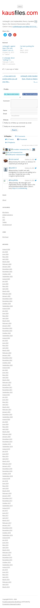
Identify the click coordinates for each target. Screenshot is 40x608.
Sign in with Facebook (30, 94)
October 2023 (6, 333)
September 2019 (7, 446)
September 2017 (7, 506)
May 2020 (5, 427)
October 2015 (6, 562)
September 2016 (7, 535)
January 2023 (6, 355)
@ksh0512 (13, 168)
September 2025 (7, 276)
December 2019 (7, 439)
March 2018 (6, 491)
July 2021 (5, 397)
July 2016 (5, 540)
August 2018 (6, 478)
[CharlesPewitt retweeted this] (9, 149)
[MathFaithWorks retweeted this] (30, 149)
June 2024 (5, 313)
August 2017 (6, 508)
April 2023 (5, 348)
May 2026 (5, 257)
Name (5, 110)
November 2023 (7, 331)
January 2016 (6, 555)
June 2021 (5, 400)
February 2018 (6, 493)
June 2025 (5, 284)
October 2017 (6, 503)
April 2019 (5, 459)
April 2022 (5, 377)
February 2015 (6, 582)
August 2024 (6, 308)
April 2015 (5, 577)
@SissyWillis (13, 180)
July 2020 (5, 422)
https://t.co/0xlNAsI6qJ (19, 188)
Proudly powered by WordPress (11, 602)
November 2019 (7, 441)
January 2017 (6, 525)
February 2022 (6, 382)
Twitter (4, 222)
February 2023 (6, 353)
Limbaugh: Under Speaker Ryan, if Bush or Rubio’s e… (29, 79)
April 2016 (5, 547)
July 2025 (5, 281)
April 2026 (5, 259)
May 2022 (5, 375)
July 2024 (5, 311)
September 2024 (7, 306)
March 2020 (6, 432)
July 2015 (5, 570)
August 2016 (6, 538)
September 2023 (7, 335)
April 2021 (5, 405)
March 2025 (6, 291)
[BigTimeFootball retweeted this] (6, 149)
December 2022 (7, 358)
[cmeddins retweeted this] (20, 149)
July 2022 (5, 370)
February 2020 (6, 434)
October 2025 (6, 274)
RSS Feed (5, 237)
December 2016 (7, 528)
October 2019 (6, 444)
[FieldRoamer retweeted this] (15, 155)
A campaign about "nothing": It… (8, 59)
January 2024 (6, 326)
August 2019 (6, 449)
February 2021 (6, 409)
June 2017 (5, 513)
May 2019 (5, 456)
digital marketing (7, 215)
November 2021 (7, 390)
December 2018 (7, 469)
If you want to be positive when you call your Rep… (9, 79)
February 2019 (6, 464)
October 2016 (6, 533)
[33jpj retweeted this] (3, 152)
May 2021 (5, 402)
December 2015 (7, 557)
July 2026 (5, 252)
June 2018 (5, 483)
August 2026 (6, 249)
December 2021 (7, 387)
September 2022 (7, 365)
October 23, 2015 (29, 159)
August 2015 (6, 567)
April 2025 (5, 289)
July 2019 (5, 451)
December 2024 (7, 299)
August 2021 (6, 395)
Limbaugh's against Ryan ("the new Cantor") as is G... (8, 48)
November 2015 (7, 560)
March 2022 (6, 380)
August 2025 (6, 279)
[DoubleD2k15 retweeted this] (33, 149)
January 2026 (6, 266)
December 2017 (7, 498)
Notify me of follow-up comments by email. (18, 123)
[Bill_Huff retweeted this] (14, 152)
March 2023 (6, 350)
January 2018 (6, 496)
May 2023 (5, 345)
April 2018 (5, 488)
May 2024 (5, 316)
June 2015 (5, 572)
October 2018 (6, 474)
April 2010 (5, 584)
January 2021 (6, 412)
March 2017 (6, 520)
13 (36, 21)
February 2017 (6, 523)
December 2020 (7, 414)
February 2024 (6, 323)
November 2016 (7, 530)
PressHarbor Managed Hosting (11, 604)
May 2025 (5, 286)
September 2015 (7, 565)
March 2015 (6, 579)
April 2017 (5, 518)
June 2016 (5, 543)
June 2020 (5, 424)
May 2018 (5, 486)
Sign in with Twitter (11, 94)
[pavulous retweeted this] (27, 155)
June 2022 (5, 372)
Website (5, 120)
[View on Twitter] (36, 159)
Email (5, 113)
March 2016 (6, 550)
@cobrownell (14, 159)
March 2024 (6, 321)
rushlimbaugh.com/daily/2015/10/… (25, 26)
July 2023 (5, 340)
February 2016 (6, 552)
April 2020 (5, 429)
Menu (20, 6)
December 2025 (7, 269)
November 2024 (7, 301)
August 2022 (6, 368)
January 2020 (6, 437)
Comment (6, 101)
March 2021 (6, 407)
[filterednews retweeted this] (3, 149)
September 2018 (7, 476)
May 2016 (5, 545)
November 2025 (7, 271)
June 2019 (5, 454)
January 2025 (6, 296)
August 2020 (6, 419)
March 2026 (6, 262)
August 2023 (6, 338)
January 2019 (6, 466)
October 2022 (6, 363)
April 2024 (5, 318)
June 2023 (5, 343)
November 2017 (7, 501)
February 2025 (6, 294)
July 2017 (5, 510)
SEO (3, 220)
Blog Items (5, 212)
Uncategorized (7, 225)
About (4, 200)
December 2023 (7, 328)
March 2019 (6, 461)
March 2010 (6, 587)
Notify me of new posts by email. (14, 126)
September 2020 (7, 417)
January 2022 (6, 385)
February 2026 (6, 264)
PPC (3, 217)
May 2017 (5, 515)
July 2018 (5, 481)
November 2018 (7, 471)
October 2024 (6, 303)
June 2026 (5, 254)
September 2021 (7, 392)
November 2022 (7, 360)
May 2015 (5, 575)
